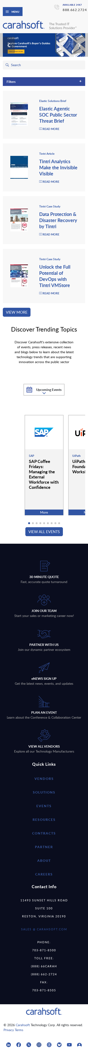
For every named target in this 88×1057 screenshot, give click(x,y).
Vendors (44, 778)
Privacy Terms (13, 1030)
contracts (44, 833)
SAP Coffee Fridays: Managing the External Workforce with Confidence (44, 474)
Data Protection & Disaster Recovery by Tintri (58, 220)
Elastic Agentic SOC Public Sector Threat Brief (58, 114)
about (44, 860)
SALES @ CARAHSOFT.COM (44, 929)
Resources (44, 819)
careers (44, 874)
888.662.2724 (75, 10)
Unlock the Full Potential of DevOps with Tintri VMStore (54, 275)
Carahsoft (23, 1025)
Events (44, 806)
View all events (44, 531)
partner (44, 847)
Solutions (44, 792)
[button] (29, 523)
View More (16, 312)
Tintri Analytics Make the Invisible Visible (58, 167)
